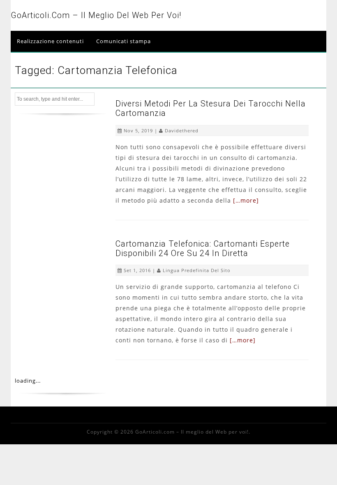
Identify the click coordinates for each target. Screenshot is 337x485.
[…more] (246, 200)
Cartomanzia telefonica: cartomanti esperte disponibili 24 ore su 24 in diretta (202, 248)
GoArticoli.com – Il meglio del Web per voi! (96, 15)
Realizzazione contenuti (50, 41)
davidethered (182, 130)
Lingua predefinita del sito (197, 270)
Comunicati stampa (123, 41)
